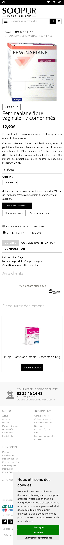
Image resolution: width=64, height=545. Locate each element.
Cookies (38, 440)
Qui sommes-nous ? (43, 419)
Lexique (5, 423)
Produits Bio (8, 436)
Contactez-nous (41, 416)
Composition (15, 249)
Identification (8, 456)
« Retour (11, 107)
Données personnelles (44, 436)
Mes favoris (7, 469)
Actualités (6, 419)
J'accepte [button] (38, 527)
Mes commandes (10, 459)
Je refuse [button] (38, 532)
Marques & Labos (10, 426)
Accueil (8, 32)
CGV (36, 433)
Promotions (7, 433)
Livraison (38, 426)
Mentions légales (42, 429)
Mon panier (7, 452)
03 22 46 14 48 (29, 394)
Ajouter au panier (32, 368)
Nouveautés (7, 429)
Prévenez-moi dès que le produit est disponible (29, 191)
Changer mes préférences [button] (38, 537)
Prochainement (17, 206)
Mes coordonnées (10, 462)
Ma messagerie (9, 466)
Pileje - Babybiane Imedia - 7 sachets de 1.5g (32, 357)
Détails (11, 243)
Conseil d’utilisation (38, 243)
